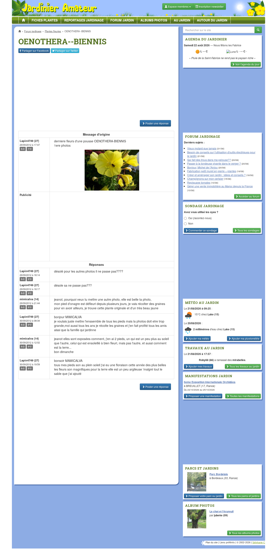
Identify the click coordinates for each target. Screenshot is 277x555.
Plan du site (212, 542)
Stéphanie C (258, 542)
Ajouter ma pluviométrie (245, 338)
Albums (153, 20)
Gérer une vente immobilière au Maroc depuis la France (220, 186)
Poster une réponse (157, 123)
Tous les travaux (244, 366)
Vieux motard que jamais (201, 148)
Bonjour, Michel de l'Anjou (202, 167)
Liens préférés (227, 542)
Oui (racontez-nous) (200, 218)
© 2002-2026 (243, 542)
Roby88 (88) (206, 360)
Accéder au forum (248, 196)
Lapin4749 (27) (29, 141)
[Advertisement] (97, 86)
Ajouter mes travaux (200, 366)
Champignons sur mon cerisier (205, 178)
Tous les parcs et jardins (244, 496)
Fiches (45, 20)
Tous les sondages (248, 230)
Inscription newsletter (211, 6)
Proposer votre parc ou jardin (205, 496)
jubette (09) (221, 515)
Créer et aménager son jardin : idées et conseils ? (216, 175)
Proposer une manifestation (204, 396)
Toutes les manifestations (244, 396)
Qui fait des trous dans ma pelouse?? (209, 160)
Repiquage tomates (198, 182)
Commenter (202, 230)
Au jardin (182, 20)
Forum (122, 20)
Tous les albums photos (245, 533)
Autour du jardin (212, 20)
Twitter (66, 50)
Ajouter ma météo (198, 338)
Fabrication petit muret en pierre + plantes (211, 171)
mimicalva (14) (29, 299)
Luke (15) (213, 314)
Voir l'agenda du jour (247, 64)
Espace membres (178, 6)
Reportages (84, 20)
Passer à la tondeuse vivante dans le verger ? (214, 163)
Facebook (35, 50)
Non (190, 223)
